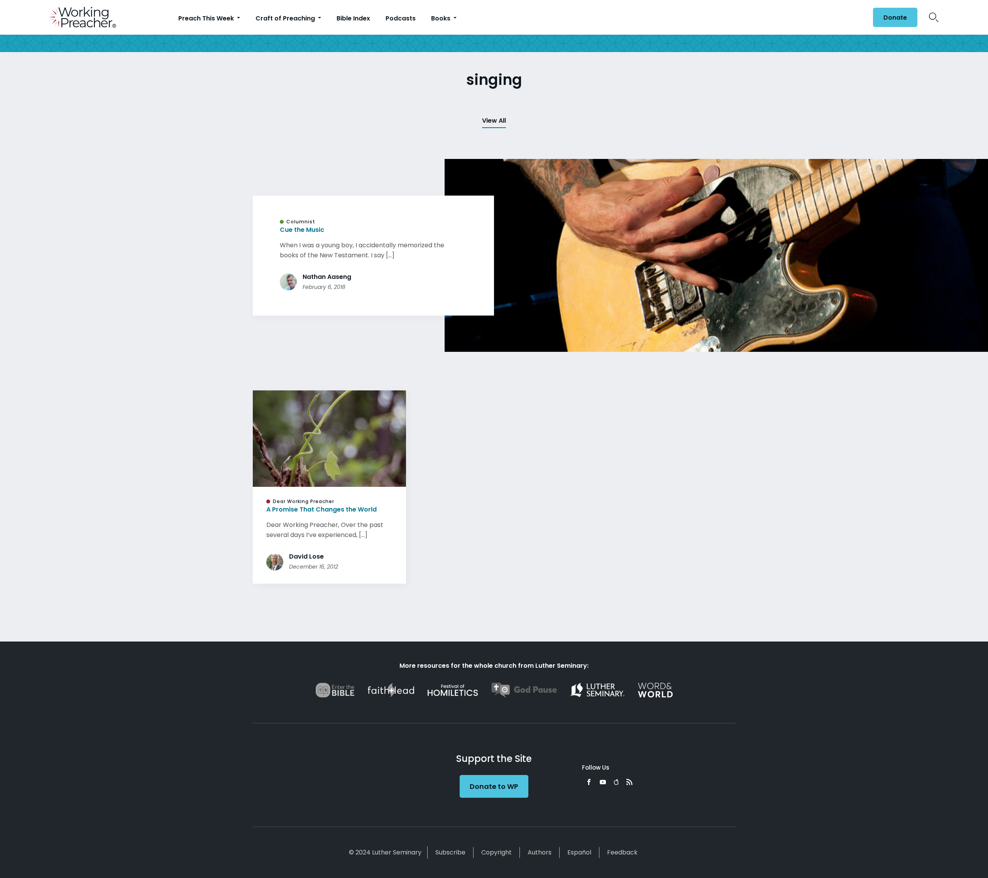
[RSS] (629, 782)
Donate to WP (494, 786)
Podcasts (401, 18)
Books (441, 18)
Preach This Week (206, 18)
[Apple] (616, 782)
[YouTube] (603, 782)
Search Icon (934, 17)
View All (494, 120)
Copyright (496, 852)
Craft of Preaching (285, 18)
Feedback (622, 852)
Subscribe (450, 852)
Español (579, 852)
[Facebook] (589, 782)
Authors (540, 852)
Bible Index (353, 18)
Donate (895, 17)
